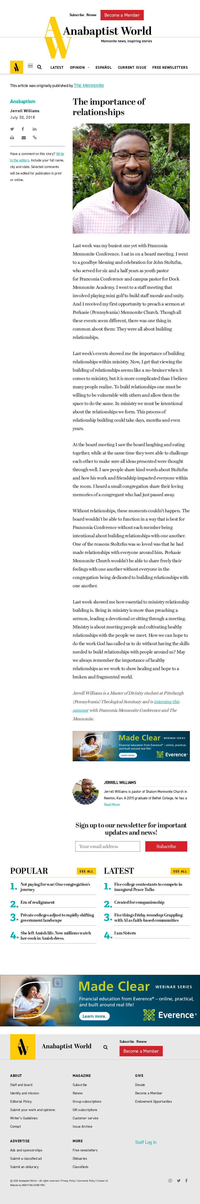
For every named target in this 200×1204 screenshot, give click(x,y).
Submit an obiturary (24, 1166)
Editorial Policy (21, 1101)
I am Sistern (125, 933)
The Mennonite (89, 85)
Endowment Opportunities (153, 1101)
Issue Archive (82, 1126)
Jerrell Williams (25, 111)
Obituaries (80, 1158)
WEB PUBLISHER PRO (33, 1185)
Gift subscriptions (85, 1109)
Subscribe (77, 15)
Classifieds (80, 1166)
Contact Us (102, 1180)
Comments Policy (86, 1180)
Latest (57, 67)
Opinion (78, 67)
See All (86, 871)
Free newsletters (85, 1150)
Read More (112, 804)
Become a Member (122, 15)
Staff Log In (146, 1142)
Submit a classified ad (26, 1158)
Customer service (85, 1118)
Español (103, 67)
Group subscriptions (87, 1101)
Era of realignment (38, 902)
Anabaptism (22, 101)
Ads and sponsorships (26, 1150)
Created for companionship (139, 902)
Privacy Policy (68, 1180)
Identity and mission (24, 1093)
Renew (91, 15)
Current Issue (132, 67)
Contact (15, 1126)
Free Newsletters (170, 67)
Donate (140, 1084)
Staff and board (21, 1084)
